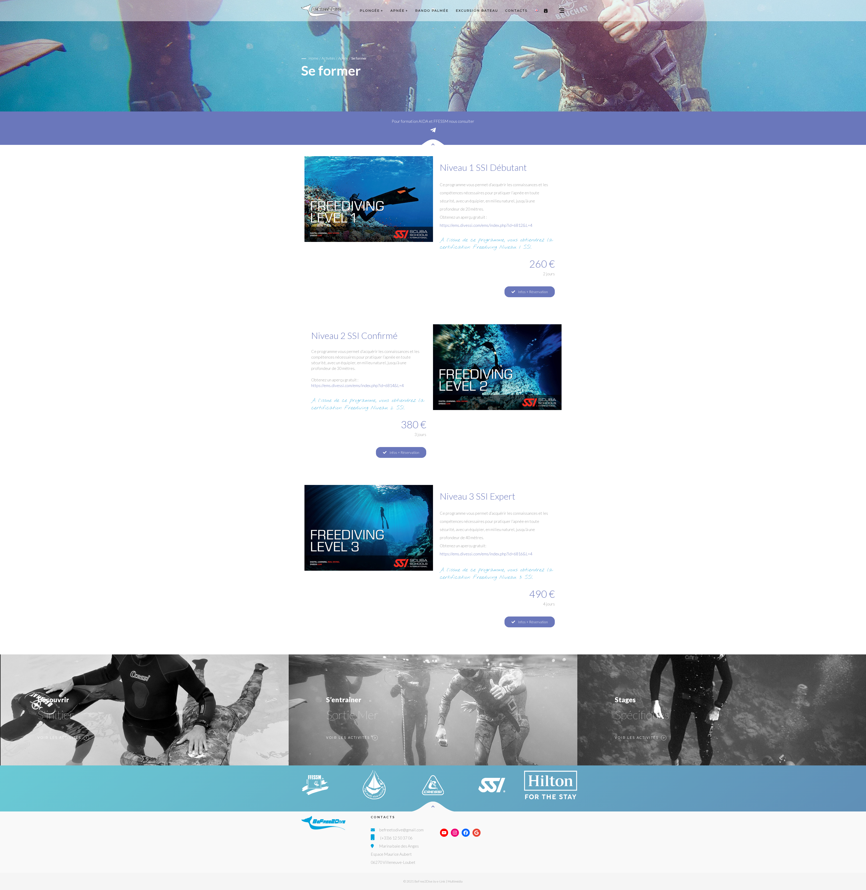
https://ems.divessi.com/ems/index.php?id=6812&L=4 (486, 225)
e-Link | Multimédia (450, 881)
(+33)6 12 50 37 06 (396, 837)
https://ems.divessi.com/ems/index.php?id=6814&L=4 (357, 385)
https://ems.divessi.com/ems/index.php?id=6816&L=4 (486, 553)
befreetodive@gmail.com (401, 829)
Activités (328, 58)
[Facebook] (466, 833)
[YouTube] (444, 833)
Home (313, 58)
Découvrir (53, 699)
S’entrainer (343, 699)
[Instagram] (455, 833)
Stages (625, 699)
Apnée (343, 58)
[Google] (476, 833)
